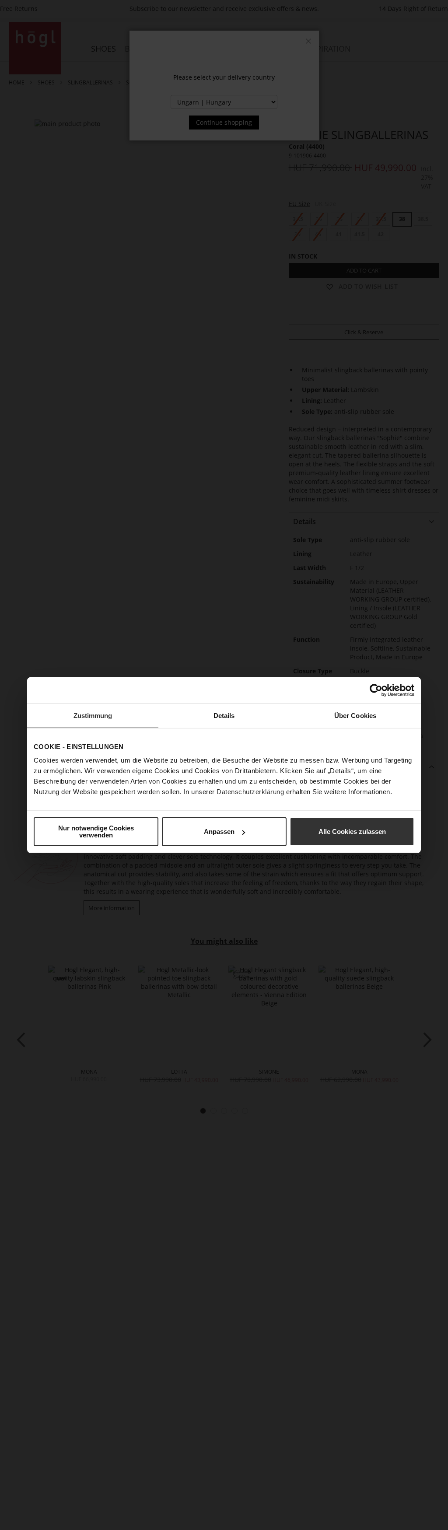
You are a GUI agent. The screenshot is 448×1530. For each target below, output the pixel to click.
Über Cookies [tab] (355, 715)
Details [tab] (224, 715)
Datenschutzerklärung (250, 791)
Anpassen (219, 831)
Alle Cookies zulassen (352, 831)
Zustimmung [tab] (93, 715)
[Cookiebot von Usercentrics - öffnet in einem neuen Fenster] (376, 690)
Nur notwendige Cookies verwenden (96, 831)
